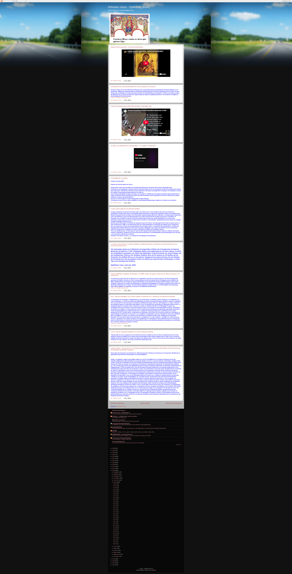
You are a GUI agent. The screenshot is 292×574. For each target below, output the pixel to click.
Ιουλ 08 (115, 529)
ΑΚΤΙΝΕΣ (114, 430)
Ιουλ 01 (115, 543)
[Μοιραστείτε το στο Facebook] (128, 81)
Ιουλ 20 (115, 505)
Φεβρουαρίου (117, 554)
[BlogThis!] (126, 81)
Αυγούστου (116, 480)
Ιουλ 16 (115, 513)
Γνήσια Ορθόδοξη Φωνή (118, 441)
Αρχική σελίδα (144, 403)
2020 (113, 460)
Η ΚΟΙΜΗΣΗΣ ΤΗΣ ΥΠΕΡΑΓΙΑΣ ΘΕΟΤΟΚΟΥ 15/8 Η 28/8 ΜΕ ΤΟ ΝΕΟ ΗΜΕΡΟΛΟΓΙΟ (131, 424)
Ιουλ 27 (115, 491)
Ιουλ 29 (115, 487)
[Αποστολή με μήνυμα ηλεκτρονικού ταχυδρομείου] (124, 81)
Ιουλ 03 (115, 539)
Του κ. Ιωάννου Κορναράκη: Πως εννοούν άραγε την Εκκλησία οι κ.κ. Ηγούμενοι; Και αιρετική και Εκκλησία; (143, 296)
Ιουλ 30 (115, 485)
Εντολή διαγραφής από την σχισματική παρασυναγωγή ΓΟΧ (125, 421)
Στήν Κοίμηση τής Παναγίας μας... (119, 417)
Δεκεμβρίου (116, 472)
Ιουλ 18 (115, 509)
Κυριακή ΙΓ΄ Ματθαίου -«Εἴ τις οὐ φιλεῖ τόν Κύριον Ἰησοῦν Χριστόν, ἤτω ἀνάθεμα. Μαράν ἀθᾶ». (133, 432)
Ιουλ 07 (115, 531)
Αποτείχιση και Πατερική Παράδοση (121, 438)
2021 (113, 458)
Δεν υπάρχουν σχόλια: (116, 80)
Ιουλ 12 (115, 521)
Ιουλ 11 (115, 523)
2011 (113, 564)
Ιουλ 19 (115, 507)
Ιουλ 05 (115, 535)
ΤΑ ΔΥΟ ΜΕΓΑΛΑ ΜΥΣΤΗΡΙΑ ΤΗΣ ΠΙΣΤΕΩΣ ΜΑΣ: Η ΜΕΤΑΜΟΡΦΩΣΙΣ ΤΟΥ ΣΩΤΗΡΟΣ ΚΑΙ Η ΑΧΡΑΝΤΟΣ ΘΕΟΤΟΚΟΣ (139, 428)
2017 (113, 466)
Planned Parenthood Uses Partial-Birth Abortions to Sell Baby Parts (131, 106)
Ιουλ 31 (115, 483)
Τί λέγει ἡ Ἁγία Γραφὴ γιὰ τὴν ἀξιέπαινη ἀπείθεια (125, 209)
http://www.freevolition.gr (118, 410)
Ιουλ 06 (115, 533)
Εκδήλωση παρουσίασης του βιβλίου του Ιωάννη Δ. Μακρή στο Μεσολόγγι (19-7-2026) (131, 435)
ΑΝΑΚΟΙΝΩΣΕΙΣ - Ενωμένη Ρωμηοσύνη (122, 434)
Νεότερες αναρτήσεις (117, 403)
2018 (113, 464)
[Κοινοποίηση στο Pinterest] (130, 81)
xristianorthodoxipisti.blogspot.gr (121, 423)
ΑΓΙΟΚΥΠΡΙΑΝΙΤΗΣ (117, 427)
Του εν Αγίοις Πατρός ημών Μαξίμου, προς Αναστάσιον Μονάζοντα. (127, 414)
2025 (113, 450)
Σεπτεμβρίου (117, 478)
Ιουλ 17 (115, 511)
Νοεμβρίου (116, 474)
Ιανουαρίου (116, 556)
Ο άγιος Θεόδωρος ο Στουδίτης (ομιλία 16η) (121, 439)
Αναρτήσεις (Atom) (121, 406)
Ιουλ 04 (115, 537)
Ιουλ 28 (115, 489)
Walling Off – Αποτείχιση (118, 420)
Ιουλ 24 (115, 497)
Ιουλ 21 (115, 503)
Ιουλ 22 (115, 501)
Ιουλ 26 (115, 493)
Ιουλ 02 (115, 541)
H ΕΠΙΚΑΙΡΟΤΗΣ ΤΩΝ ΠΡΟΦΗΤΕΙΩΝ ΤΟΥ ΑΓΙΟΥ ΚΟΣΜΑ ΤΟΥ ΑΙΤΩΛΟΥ (133, 86)
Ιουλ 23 (115, 499)
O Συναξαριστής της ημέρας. (119, 178)
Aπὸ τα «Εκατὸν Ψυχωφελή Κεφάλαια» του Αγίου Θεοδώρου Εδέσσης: (132, 332)
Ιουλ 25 (115, 495)
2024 (113, 452)
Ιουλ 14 (115, 517)
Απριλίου (116, 550)
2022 (113, 456)
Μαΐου (115, 548)
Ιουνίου (115, 546)
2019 (113, 462)
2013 (113, 560)
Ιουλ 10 (115, 525)
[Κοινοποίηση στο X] (127, 81)
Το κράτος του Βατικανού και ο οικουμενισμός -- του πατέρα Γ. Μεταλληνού (133, 145)
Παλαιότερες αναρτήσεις (173, 403)
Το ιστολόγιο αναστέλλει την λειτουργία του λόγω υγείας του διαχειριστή (128, 442)
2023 (113, 454)
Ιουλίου (115, 482)
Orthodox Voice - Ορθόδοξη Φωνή (129, 7)
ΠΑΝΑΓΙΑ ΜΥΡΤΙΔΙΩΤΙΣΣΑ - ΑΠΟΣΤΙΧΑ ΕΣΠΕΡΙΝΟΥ (127, 47)
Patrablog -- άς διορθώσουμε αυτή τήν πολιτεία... (125, 416)
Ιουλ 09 (115, 527)
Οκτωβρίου (116, 476)
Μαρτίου (116, 552)
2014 (113, 558)
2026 (113, 448)
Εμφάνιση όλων (178, 444)
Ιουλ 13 (115, 519)
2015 (113, 470)
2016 (113, 468)
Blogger (154, 570)
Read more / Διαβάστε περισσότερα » (120, 97)
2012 (113, 562)
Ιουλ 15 (115, 515)
